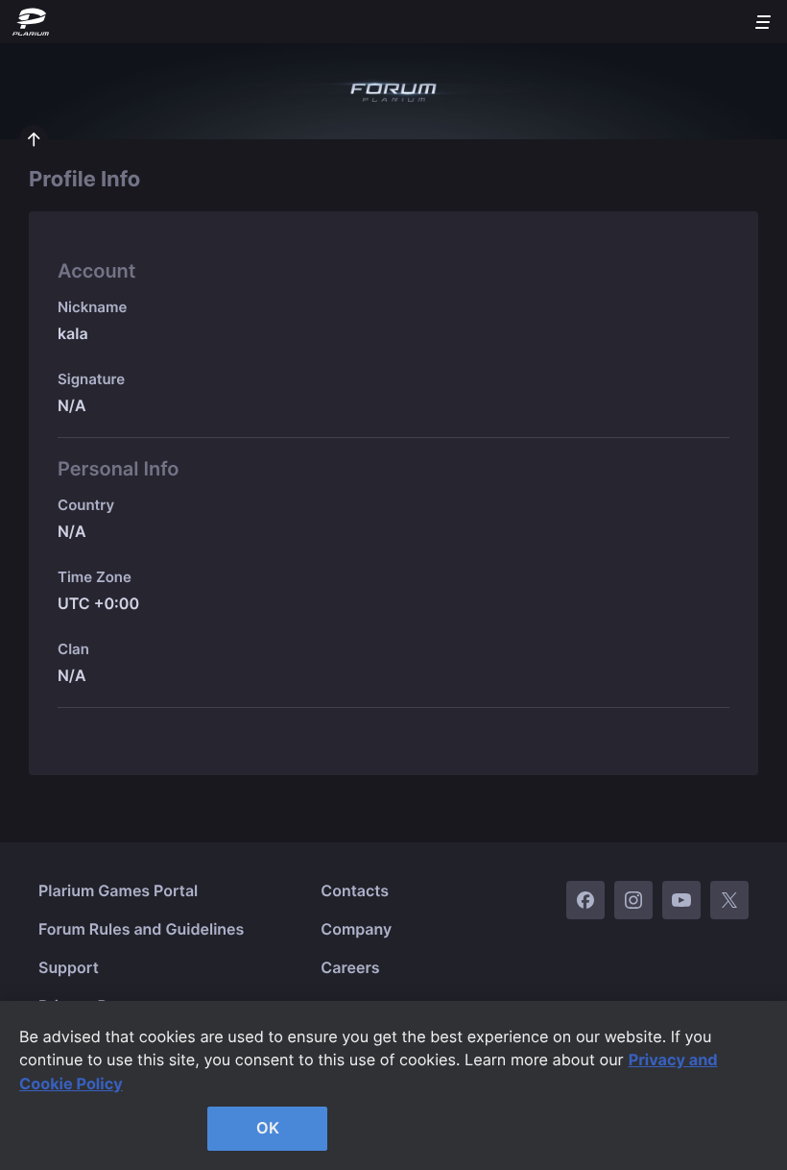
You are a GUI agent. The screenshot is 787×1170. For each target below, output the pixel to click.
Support (68, 967)
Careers (350, 967)
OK (267, 1127)
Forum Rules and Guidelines (141, 928)
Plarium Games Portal (118, 890)
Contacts (355, 890)
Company (356, 928)
